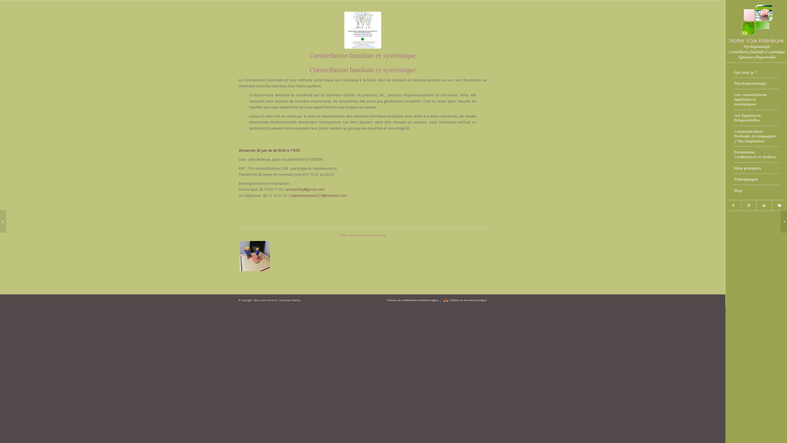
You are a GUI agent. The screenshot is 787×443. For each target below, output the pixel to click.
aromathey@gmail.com (305, 189)
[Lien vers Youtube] (779, 205)
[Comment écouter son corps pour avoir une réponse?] (784, 221)
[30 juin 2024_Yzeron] (362, 30)
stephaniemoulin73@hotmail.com (318, 195)
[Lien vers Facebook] (733, 205)
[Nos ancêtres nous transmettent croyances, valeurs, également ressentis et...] (3, 221)
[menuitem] (756, 72)
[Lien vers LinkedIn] (764, 205)
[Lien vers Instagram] (748, 205)
